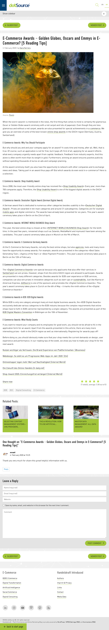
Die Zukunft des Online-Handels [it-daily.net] (24, 368)
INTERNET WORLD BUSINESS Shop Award (68, 228)
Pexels (11, 115)
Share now (7, 382)
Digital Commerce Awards (20, 270)
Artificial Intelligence (11, 588)
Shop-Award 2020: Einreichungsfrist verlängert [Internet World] (32, 374)
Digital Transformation (12, 583)
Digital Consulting (23, 390)
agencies (80, 247)
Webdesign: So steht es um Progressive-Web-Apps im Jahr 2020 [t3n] (35, 356)
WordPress (61, 622)
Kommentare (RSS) (89, 622)
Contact (60, 592)
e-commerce (94, 129)
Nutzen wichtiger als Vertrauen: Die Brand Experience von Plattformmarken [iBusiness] (44, 350)
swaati (12, 452)
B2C (11, 390)
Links (59, 588)
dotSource (25, 283)
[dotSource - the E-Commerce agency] (19, 5)
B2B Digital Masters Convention (17, 312)
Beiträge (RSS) (75, 622)
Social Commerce (10, 592)
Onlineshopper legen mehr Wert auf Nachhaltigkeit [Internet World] (34, 362)
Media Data (61, 597)
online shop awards (56, 132)
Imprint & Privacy (64, 583)
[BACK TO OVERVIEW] (104, 539)
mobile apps (8, 212)
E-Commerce (39, 390)
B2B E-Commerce (10, 578)
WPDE (68, 622)
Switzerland (8, 273)
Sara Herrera (25, 48)
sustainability (79, 280)
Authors (60, 578)
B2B (5, 390)
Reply (6, 469)
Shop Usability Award (73, 186)
